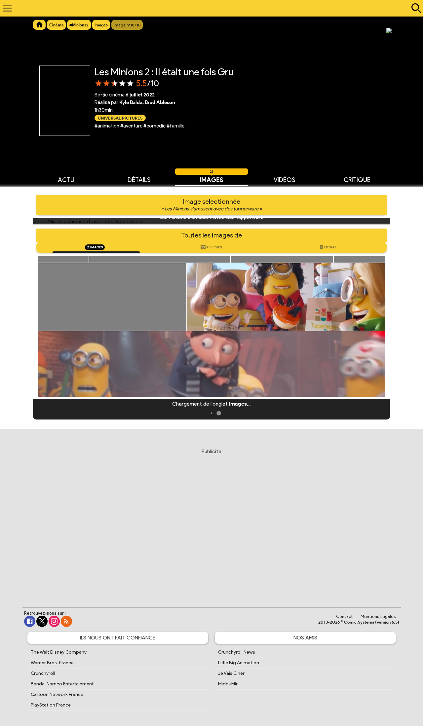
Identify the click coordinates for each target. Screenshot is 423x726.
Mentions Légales (378, 616)
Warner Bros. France (52, 663)
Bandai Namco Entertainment (62, 684)
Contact (344, 616)
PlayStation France (51, 705)
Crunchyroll (43, 673)
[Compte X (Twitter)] (42, 621)
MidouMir (228, 684)
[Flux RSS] (66, 621)
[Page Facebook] (29, 621)
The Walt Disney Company (59, 652)
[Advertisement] (211, 521)
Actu (66, 180)
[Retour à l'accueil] (208, 8)
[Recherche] (414, 8)
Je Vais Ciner (231, 673)
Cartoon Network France (57, 694)
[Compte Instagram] (54, 621)
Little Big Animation (238, 663)
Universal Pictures (120, 117)
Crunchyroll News (236, 652)
